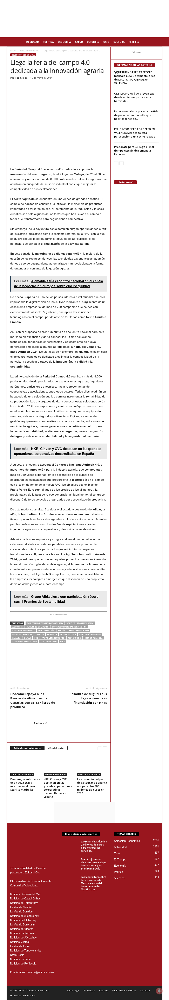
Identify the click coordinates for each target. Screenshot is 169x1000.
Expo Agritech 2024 (79, 630)
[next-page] (105, 748)
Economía (64, 41)
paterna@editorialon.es (40, 972)
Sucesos (119, 878)
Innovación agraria (90, 634)
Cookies (103, 990)
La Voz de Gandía (21, 907)
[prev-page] (99, 748)
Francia (40, 634)
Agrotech (17, 626)
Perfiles (134, 41)
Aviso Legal (73, 990)
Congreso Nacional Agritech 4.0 (69, 626)
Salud (79, 41)
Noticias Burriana (20, 959)
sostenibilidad (48, 641)
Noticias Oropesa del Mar (25, 894)
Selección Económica (29, 50)
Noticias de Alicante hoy (24, 915)
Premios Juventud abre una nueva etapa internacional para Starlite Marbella (25, 784)
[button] (156, 41)
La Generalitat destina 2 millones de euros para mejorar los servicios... (94, 846)
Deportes (93, 41)
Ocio (106, 41)
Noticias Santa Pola (22, 933)
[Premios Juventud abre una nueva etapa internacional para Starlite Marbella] (25, 765)
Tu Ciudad (32, 41)
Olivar (27, 638)
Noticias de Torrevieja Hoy (25, 950)
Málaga (16, 638)
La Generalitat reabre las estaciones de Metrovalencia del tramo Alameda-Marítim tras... (93, 883)
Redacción (21, 77)
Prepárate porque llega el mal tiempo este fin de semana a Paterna (134, 150)
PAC (36, 638)
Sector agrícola (93, 638)
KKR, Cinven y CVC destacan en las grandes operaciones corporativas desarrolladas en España (58, 787)
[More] (62, 88)
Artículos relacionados (27, 748)
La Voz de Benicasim (22, 924)
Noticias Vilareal (19, 941)
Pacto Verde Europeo (53, 638)
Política (48, 41)
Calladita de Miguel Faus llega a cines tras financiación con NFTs (88, 698)
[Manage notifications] (159, 991)
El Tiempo (120, 859)
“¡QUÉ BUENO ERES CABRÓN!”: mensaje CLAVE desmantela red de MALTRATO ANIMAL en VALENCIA (135, 77)
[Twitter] (33, 88)
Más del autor (56, 748)
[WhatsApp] (14, 88)
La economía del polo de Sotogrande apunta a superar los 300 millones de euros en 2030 (92, 786)
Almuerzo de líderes (37, 626)
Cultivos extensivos (23, 630)
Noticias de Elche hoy (23, 920)
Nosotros (145, 990)
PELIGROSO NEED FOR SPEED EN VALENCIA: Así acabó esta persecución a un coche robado (134, 132)
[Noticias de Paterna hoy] (84, 18)
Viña (62, 641)
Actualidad (120, 847)
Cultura (119, 41)
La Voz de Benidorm (22, 911)
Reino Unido (74, 638)
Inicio (12, 50)
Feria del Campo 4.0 (22, 634)
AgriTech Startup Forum (80, 623)
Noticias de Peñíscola (23, 963)
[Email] (43, 88)
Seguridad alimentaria (24, 641)
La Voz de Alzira (19, 946)
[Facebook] (24, 88)
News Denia (17, 954)
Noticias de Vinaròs (21, 928)
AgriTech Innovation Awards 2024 (45, 623)
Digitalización (46, 630)
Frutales (52, 634)
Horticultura (68, 634)
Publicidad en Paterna (124, 990)
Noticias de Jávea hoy (23, 937)
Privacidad (89, 990)
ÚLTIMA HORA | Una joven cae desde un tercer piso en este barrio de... (134, 97)
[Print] (52, 88)
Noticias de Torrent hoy (24, 902)
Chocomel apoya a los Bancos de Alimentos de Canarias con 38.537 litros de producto (32, 700)
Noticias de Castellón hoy (25, 898)
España (61, 630)
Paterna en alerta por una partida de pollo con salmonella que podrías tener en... (136, 115)
